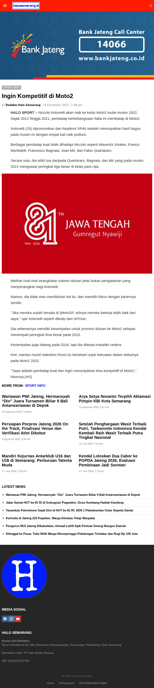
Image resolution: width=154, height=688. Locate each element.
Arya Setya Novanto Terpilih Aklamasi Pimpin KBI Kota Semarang (115, 398)
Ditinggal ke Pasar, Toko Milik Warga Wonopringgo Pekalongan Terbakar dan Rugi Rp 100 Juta (72, 533)
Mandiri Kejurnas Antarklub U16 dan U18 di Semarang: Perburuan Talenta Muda (37, 460)
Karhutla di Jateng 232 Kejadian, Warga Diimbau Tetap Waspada (50, 518)
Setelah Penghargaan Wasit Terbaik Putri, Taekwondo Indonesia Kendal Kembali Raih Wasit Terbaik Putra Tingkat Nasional (112, 431)
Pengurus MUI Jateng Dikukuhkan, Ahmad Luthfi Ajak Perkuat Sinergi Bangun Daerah (66, 526)
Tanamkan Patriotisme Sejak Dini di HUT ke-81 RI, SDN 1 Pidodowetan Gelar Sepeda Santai (69, 510)
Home (50, 683)
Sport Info (35, 386)
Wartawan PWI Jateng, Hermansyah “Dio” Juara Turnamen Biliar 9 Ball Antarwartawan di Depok (36, 401)
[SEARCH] (150, 5)
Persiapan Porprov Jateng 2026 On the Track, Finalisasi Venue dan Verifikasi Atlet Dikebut (35, 428)
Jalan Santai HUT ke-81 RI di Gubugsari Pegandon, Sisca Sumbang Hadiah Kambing (65, 502)
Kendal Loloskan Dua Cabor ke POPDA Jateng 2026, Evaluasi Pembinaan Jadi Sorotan (108, 460)
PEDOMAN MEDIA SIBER (93, 683)
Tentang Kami (67, 683)
